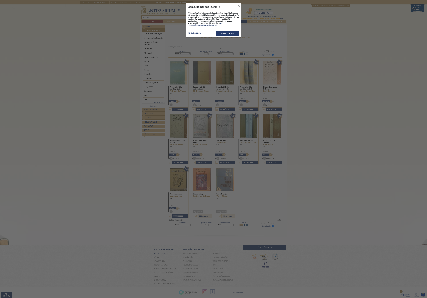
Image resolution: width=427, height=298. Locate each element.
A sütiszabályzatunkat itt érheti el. (205, 24)
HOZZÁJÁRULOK (227, 34)
